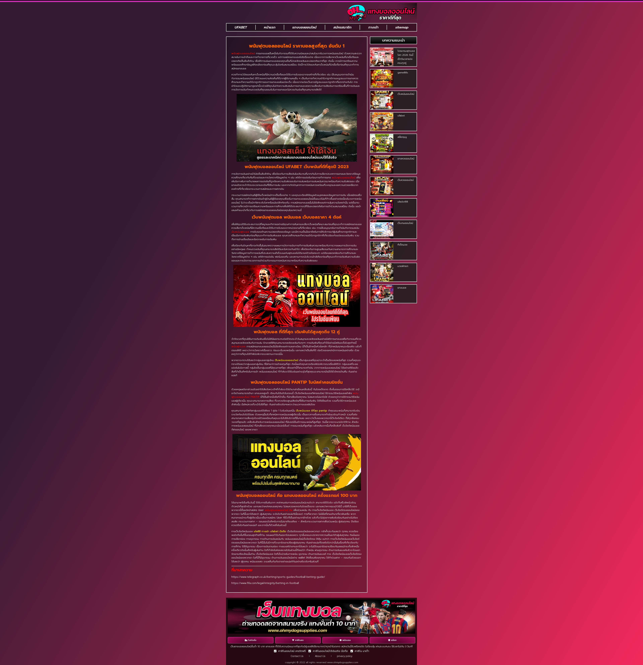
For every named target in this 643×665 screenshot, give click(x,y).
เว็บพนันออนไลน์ (406, 94)
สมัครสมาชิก (342, 27)
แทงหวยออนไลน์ (406, 158)
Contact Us (297, 656)
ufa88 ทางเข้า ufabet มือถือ (270, 531)
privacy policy (344, 656)
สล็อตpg (402, 137)
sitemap (401, 27)
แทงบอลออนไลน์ (304, 27)
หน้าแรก (269, 27)
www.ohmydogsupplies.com (342, 662)
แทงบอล (402, 288)
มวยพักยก (403, 266)
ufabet (401, 115)
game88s (403, 72)
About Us (320, 656)
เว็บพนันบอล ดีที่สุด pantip (311, 410)
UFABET (241, 27)
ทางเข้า (373, 27)
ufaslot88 (403, 201)
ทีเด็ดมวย (402, 245)
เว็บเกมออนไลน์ (405, 223)
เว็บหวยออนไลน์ (406, 180)
